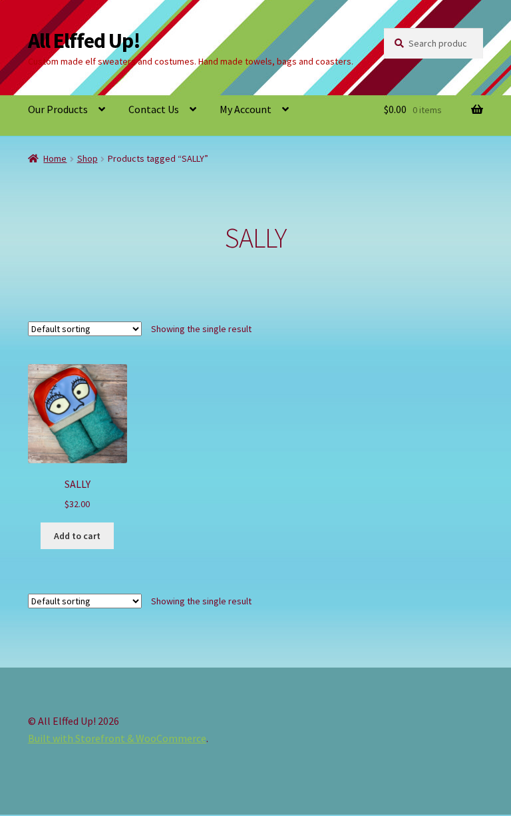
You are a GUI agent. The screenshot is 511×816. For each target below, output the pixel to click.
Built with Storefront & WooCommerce (117, 738)
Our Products (58, 109)
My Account (245, 109)
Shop (87, 158)
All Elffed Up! (84, 40)
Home (55, 158)
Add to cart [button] (77, 536)
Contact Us (153, 109)
